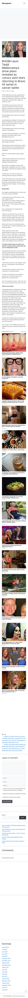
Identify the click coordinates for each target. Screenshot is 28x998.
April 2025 (4, 976)
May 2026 (4, 954)
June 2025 (4, 971)
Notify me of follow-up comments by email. (14, 793)
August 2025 (5, 967)
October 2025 (5, 963)
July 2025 (4, 969)
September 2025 (6, 965)
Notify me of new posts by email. (11, 797)
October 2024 (5, 983)
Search (4, 815)
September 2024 (6, 985)
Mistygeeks (6, 3)
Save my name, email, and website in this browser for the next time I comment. (14, 789)
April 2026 (4, 956)
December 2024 (6, 980)
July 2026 (4, 949)
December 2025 (6, 958)
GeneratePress (21, 996)
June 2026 (5, 951)
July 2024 (4, 987)
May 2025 (4, 974)
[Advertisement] (14, 23)
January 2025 (5, 978)
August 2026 (5, 947)
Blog (5, 734)
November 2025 (6, 960)
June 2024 (5, 989)
